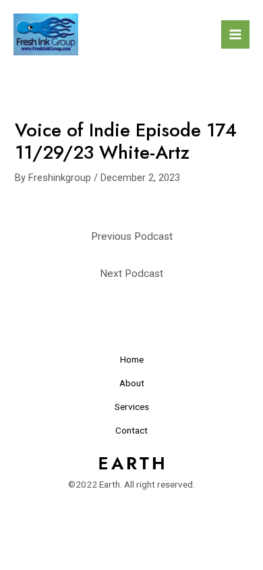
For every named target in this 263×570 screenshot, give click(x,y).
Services (132, 406)
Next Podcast (131, 273)
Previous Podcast (132, 236)
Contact (131, 430)
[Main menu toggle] (235, 34)
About (131, 383)
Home (132, 359)
